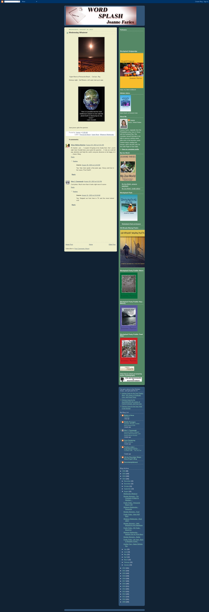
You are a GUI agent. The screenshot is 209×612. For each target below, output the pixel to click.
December (127, 481)
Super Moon (95, 134)
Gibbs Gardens (128, 442)
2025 (124, 474)
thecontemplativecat (131, 462)
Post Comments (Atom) (81, 248)
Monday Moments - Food (131, 512)
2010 (124, 599)
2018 (124, 578)
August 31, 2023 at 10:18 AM (91, 195)
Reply (73, 157)
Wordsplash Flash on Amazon (131, 224)
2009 (124, 602)
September (127, 489)
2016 (124, 584)
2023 (124, 479)
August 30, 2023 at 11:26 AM (91, 165)
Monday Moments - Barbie (132, 537)
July (125, 549)
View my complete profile (130, 149)
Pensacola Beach (85, 134)
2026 (124, 471)
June (125, 552)
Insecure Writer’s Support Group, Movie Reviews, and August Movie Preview (132, 433)
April (125, 557)
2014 (124, 589)
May (125, 554)
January (126, 565)
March (126, 560)
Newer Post (69, 244)
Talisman (126, 417)
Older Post (112, 244)
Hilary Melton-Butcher (78, 145)
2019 (124, 576)
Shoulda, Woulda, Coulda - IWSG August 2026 (132, 424)
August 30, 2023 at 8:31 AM (95, 145)
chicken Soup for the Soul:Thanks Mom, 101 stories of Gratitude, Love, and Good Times (132, 395)
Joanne (132, 120)
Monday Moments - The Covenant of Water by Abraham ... (131, 498)
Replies (75, 161)
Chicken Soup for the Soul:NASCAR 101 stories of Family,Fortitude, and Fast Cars (132, 402)
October (126, 486)
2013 (124, 591)
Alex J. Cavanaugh (77, 181)
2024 (124, 476)
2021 (124, 571)
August (126, 491)
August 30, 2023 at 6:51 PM (93, 181)
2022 (124, 568)
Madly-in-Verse (129, 415)
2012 (124, 594)
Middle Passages (130, 422)
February (127, 562)
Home (91, 244)
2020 (124, 573)
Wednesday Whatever (130, 494)
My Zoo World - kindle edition (131, 188)
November (127, 484)
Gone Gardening (129, 440)
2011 (124, 596)
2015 (124, 586)
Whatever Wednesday (107, 134)
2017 (124, 581)
